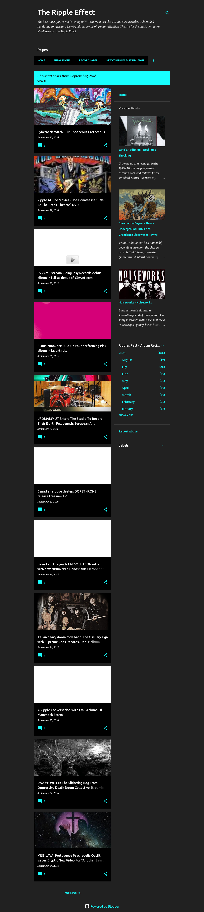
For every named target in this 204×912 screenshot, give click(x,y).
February (128, 402)
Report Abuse (128, 431)
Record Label (88, 60)
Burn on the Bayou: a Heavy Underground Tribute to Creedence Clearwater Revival (138, 229)
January (127, 409)
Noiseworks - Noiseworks (135, 302)
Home (41, 60)
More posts (72, 893)
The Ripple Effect (66, 12)
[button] (105, 145)
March (126, 395)
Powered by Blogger (104, 906)
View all (42, 81)
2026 (122, 353)
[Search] (167, 13)
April (125, 388)
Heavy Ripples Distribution (125, 60)
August (127, 360)
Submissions (62, 60)
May (125, 381)
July (124, 367)
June (125, 374)
